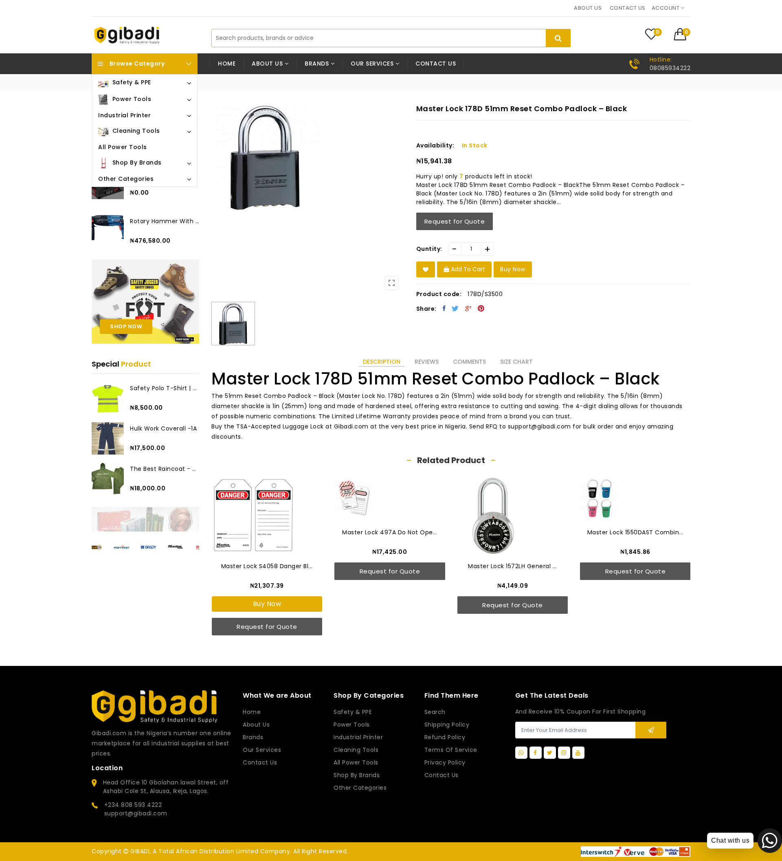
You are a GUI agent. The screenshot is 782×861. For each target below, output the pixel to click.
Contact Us (441, 775)
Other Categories (360, 788)
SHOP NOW (126, 326)
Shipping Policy (447, 724)
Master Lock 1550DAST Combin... (635, 532)
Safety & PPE (353, 712)
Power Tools (352, 724)
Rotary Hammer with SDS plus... (164, 221)
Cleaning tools (356, 750)
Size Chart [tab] (516, 362)
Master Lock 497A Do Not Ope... (389, 532)
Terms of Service (450, 750)
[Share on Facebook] (444, 308)
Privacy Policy (445, 762)
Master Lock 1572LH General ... (512, 566)
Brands (253, 737)
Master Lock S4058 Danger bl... (267, 566)
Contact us (628, 8)
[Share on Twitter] (455, 308)
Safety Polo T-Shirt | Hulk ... (164, 388)
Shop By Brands (357, 775)
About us (588, 8)
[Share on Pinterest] (481, 308)
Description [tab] (381, 362)
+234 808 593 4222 (133, 805)
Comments (469, 362)
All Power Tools (356, 762)
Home (226, 63)
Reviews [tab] (427, 362)
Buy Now (267, 603)
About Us (256, 724)
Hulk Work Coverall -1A (163, 428)
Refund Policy (445, 737)
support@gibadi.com (135, 813)
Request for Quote (454, 221)
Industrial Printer (358, 737)
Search (435, 712)
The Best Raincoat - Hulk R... (164, 469)
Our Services (262, 750)
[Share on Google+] (468, 308)
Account (666, 8)
